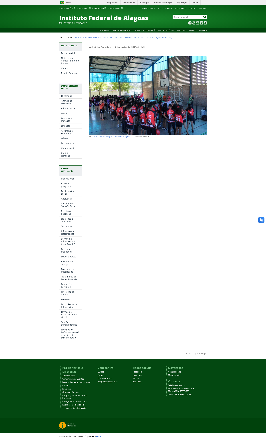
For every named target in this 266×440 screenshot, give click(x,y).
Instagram (197, 22)
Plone (98, 436)
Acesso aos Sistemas (144, 30)
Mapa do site (180, 8)
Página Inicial (79, 38)
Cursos (101, 372)
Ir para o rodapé (115, 8)
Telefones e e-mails (176, 385)
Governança (104, 30)
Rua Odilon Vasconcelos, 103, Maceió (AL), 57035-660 (181, 390)
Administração (69, 375)
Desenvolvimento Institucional (76, 382)
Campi (100, 375)
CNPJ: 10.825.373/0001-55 (179, 394)
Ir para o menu (83, 8)
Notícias (113, 38)
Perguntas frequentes (107, 381)
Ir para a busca (99, 8)
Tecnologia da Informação (74, 408)
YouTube (193, 22)
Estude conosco (105, 378)
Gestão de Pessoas (70, 392)
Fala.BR (192, 30)
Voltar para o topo (197, 353)
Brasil (69, 2)
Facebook (189, 22)
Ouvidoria (181, 30)
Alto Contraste (165, 8)
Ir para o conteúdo (67, 8)
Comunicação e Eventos (73, 379)
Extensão (66, 389)
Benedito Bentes (101, 38)
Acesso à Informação (122, 30)
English (202, 8)
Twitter (201, 22)
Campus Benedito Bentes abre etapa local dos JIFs (139, 38)
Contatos (203, 30)
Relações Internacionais (73, 404)
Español (193, 8)
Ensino (65, 385)
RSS (205, 22)
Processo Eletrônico (165, 30)
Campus (90, 38)
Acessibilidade (148, 8)
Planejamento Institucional (74, 401)
